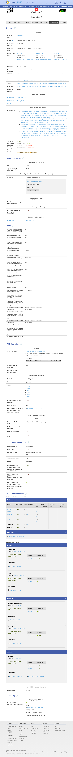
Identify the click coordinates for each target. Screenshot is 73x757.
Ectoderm (10, 652)
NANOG (9, 514)
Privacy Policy (62, 6)
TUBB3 (30, 668)
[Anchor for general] (14, 27)
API (44, 732)
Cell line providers (12, 738)
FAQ (32, 726)
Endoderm (10, 545)
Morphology (10, 532)
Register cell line (11, 726)
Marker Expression (12, 500)
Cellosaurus (10, 101)
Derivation (35, 22)
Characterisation (54, 22)
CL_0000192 (17, 605)
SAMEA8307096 (21, 97)
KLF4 (28, 389)
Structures (46, 728)
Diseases (9, 744)
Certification (34, 728)
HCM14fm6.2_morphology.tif (16, 536)
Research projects (12, 740)
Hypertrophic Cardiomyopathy (25, 59)
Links (20, 730)
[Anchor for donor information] (22, 158)
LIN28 (28, 392)
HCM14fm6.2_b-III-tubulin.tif (36, 676)
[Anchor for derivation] (21, 344)
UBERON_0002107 (19, 575)
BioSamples (10, 97)
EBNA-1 (29, 396)
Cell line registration (34, 731)
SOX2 (28, 387)
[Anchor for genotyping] (17, 695)
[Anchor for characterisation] (26, 493)
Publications (10, 746)
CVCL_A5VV (20, 101)
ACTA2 (30, 612)
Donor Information (19, 22)
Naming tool (46, 730)
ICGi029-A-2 (39, 54)
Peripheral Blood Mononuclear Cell (35, 351)
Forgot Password (60, 730)
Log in (57, 726)
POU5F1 (29, 385)
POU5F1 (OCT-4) (9, 510)
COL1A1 (30, 635)
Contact (45, 734)
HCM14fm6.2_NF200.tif (15, 676)
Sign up (57, 728)
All (9, 730)
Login (64, 3)
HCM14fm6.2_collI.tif (15, 643)
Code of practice (23, 728)
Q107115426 (20, 104)
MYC (28, 390)
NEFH (30, 665)
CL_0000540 (17, 658)
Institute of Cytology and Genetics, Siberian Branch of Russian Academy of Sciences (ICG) (42, 80)
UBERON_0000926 (19, 628)
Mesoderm (10, 598)
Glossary (33, 734)
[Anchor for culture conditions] (27, 442)
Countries (9, 742)
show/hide (9, 73)
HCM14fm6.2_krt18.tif (15, 566)
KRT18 (30, 558)
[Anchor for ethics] (12, 225)
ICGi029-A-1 (20, 54)
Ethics (27, 22)
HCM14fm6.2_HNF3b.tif (15, 590)
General (10, 22)
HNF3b (30, 582)
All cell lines (10, 728)
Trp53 (28, 394)
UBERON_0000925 (19, 551)
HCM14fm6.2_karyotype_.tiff (35, 707)
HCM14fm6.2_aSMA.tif (15, 620)
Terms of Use (22, 738)
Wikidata (9, 104)
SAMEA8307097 (30, 220)
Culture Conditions (44, 22)
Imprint (21, 740)
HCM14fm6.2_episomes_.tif (34, 408)
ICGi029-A (20, 35)
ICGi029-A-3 (57, 54)
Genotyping (63, 22)
